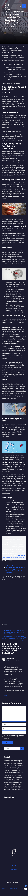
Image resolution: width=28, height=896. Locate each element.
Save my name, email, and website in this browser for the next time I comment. (14, 736)
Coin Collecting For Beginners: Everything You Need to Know (14, 557)
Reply (5, 695)
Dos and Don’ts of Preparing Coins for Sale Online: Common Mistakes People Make (14, 632)
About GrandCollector (17, 583)
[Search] (22, 748)
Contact (14, 869)
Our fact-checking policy (7, 583)
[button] (20, 6)
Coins (5, 624)
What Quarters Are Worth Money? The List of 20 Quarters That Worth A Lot (13, 638)
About (14, 865)
